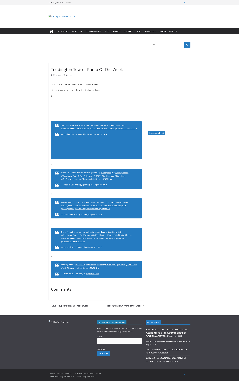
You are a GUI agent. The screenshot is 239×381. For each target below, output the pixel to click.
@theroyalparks (101, 125)
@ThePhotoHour (108, 128)
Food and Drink (93, 31)
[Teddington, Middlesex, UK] (52, 31)
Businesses (150, 31)
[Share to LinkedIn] (62, 80)
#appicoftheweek (82, 179)
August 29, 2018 (100, 134)
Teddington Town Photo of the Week (124, 305)
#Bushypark (80, 265)
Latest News (62, 31)
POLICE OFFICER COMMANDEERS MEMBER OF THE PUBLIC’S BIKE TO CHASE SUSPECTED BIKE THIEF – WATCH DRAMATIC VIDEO (167, 333)
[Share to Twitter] (58, 80)
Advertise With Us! (168, 31)
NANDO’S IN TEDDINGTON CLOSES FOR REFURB (165, 341)
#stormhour (91, 265)
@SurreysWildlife (68, 205)
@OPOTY (97, 176)
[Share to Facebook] (53, 80)
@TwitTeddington (121, 202)
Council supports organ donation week (70, 305)
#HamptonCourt (106, 232)
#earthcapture (103, 265)
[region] (150, 16)
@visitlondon (81, 205)
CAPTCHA (101, 349)
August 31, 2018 (95, 247)
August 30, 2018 (100, 185)
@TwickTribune (106, 202)
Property (128, 31)
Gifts (107, 31)
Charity (116, 31)
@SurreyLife (80, 209)
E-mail (100, 337)
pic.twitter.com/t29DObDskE (102, 179)
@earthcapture (119, 205)
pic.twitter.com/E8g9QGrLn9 (88, 268)
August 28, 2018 (95, 214)
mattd (70, 75)
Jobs (139, 31)
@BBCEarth (108, 205)
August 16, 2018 (92, 274)
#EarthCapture (83, 128)
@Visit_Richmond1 (69, 128)
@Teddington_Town (117, 125)
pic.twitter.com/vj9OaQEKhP (73, 241)
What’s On (77, 31)
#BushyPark (85, 125)
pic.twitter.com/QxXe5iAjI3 (126, 128)
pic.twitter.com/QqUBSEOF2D (97, 209)
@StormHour (95, 128)
